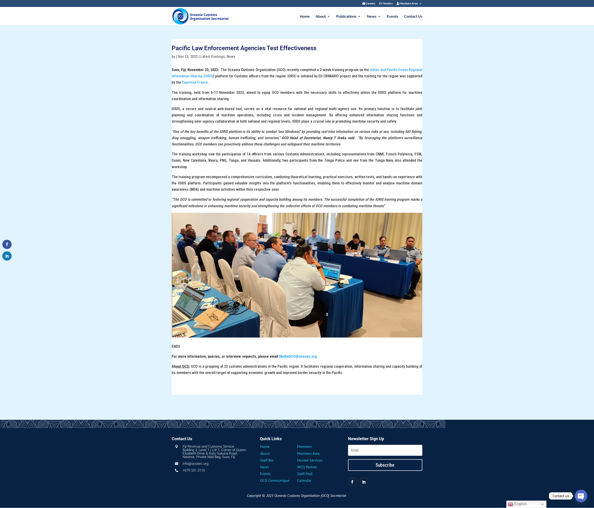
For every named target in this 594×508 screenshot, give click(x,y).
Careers (370, 3)
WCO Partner (307, 467)
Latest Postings (212, 56)
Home (305, 16)
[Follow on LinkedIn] (364, 482)
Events (392, 16)
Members (304, 446)
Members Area (408, 3)
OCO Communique (274, 480)
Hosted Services (310, 460)
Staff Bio (267, 460)
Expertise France (195, 82)
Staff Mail (305, 473)
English (520, 504)
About (321, 16)
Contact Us (413, 16)
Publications (346, 16)
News (371, 16)
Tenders (387, 3)
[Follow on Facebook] (352, 482)
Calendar (304, 480)
